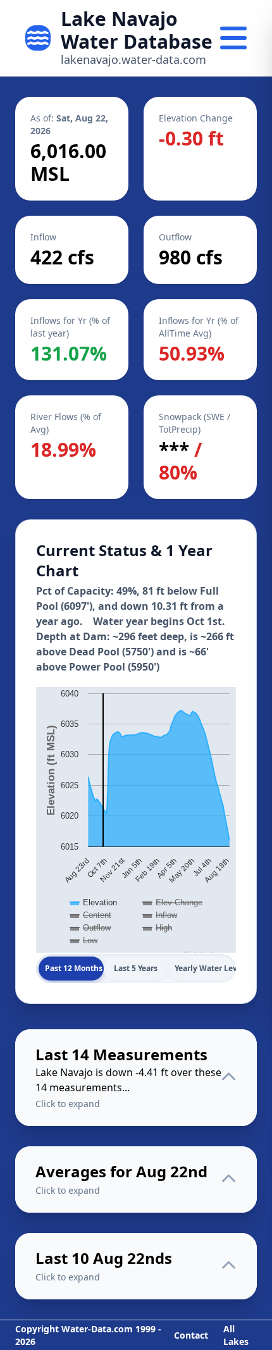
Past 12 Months (73, 968)
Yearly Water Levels (204, 968)
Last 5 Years (136, 968)
